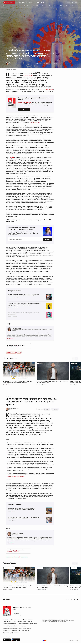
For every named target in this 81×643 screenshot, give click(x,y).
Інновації (31, 5)
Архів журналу (6, 630)
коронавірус (8, 352)
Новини (15, 5)
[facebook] (68, 599)
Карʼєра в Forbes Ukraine (27, 619)
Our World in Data (35, 122)
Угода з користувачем (15, 619)
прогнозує (27, 75)
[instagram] (71, 599)
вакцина (14, 352)
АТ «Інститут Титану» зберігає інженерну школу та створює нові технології (17, 382)
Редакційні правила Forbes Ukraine (11, 625)
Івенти (14, 621)
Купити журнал (21, 2)
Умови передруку (22, 621)
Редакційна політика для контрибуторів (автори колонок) (17, 628)
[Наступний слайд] (76, 358)
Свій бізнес (38, 5)
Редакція (23, 625)
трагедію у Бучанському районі (15, 476)
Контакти (5, 619)
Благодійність (25, 630)
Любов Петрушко (13, 62)
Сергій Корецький (10, 557)
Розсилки (30, 621)
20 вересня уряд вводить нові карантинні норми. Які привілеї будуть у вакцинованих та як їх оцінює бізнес (24, 304)
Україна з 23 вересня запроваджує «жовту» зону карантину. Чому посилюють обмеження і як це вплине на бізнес (23, 295)
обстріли (17, 557)
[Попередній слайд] (73, 563)
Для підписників (7, 5)
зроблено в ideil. (74, 640)
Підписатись (47, 239)
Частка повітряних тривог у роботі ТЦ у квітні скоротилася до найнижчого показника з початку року (24, 518)
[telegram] (74, 599)
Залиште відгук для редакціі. (13, 346)
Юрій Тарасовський (13, 408)
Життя (51, 5)
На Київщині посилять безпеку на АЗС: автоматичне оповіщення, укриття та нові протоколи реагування (21, 509)
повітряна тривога (24, 557)
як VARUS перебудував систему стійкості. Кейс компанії (52, 382)
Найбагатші (69, 5)
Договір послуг (6, 621)
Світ (47, 5)
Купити (24, 109)
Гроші (26, 5)
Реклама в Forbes (16, 630)
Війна (43, 5)
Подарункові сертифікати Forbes (11, 632)
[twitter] (66, 599)
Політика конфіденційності (9, 623)
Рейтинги (62, 5)
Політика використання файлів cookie (27, 623)
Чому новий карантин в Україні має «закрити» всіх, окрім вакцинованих (23, 313)
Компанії (21, 5)
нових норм (48, 89)
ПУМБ (10, 157)
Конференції (30, 2)
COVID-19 (19, 352)
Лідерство (56, 5)
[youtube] (77, 599)
